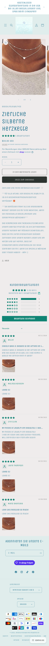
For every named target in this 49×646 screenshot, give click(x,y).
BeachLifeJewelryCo (23, 633)
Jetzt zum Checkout (24, 180)
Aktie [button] (7, 261)
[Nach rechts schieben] (30, 100)
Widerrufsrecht (16, 636)
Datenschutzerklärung (33, 636)
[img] (8, 336)
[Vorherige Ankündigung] (5, 7)
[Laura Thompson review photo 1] (8, 485)
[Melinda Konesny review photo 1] (8, 403)
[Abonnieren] (40, 553)
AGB (45, 636)
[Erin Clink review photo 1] (8, 447)
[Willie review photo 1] (8, 365)
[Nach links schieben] (19, 100)
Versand (4, 144)
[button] (5, 25)
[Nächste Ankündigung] (44, 7)
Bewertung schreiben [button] (24, 318)
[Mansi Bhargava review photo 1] (8, 523)
